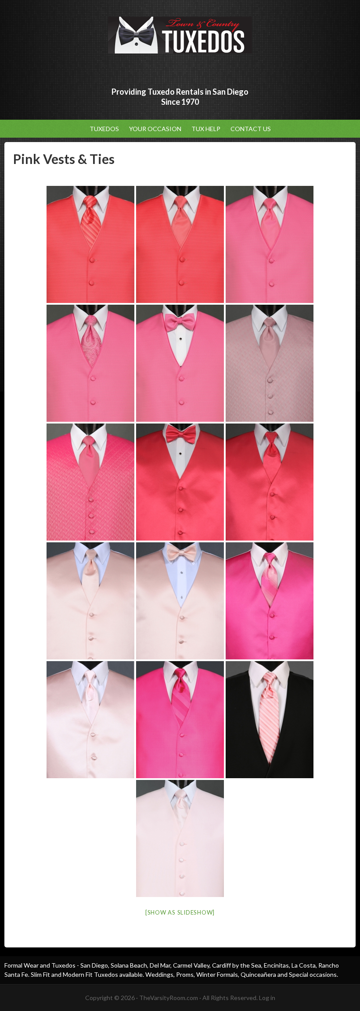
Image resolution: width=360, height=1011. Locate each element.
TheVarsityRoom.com (168, 997)
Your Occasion (153, 128)
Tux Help (205, 128)
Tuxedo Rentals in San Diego (180, 35)
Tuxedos (104, 128)
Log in (267, 997)
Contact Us (250, 128)
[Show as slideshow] (180, 912)
